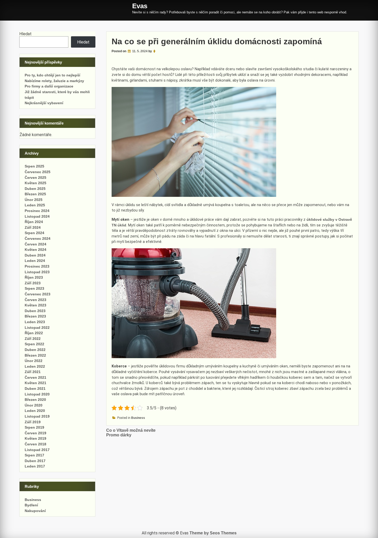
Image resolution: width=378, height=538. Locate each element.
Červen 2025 (35, 177)
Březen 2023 (35, 316)
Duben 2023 (35, 311)
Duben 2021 (35, 388)
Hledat (25, 33)
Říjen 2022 (34, 333)
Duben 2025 (35, 189)
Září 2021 (33, 372)
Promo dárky (118, 435)
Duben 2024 (35, 255)
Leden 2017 (35, 466)
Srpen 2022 (34, 344)
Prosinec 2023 (37, 266)
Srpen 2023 (34, 288)
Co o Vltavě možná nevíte (131, 430)
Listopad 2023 (37, 272)
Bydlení (31, 505)
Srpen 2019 (34, 427)
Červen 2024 (35, 244)
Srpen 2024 (34, 233)
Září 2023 (33, 283)
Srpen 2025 (34, 166)
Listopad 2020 (37, 394)
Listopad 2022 (37, 327)
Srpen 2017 (34, 455)
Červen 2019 (35, 433)
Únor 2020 (33, 405)
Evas (139, 6)
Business (138, 418)
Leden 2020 (35, 411)
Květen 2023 (35, 305)
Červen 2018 (35, 444)
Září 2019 (33, 422)
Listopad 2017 (37, 450)
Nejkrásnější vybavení (44, 103)
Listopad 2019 (37, 416)
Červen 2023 (35, 300)
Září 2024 (33, 227)
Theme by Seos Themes (213, 533)
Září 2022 (33, 339)
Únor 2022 (33, 361)
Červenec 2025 (37, 172)
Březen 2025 (35, 194)
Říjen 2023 (34, 277)
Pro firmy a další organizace (49, 86)
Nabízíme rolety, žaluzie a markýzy (54, 81)
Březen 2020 (35, 400)
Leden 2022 (35, 366)
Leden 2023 (35, 322)
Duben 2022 (35, 350)
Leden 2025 (35, 205)
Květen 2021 (35, 383)
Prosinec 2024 (37, 211)
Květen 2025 (35, 183)
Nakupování (35, 511)
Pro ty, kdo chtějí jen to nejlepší (52, 75)
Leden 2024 (35, 261)
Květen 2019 (35, 438)
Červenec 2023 (37, 294)
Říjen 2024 (34, 222)
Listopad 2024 (37, 216)
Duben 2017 (35, 461)
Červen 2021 (35, 377)
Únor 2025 (33, 200)
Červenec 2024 (37, 238)
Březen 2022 (35, 355)
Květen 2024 (35, 250)
